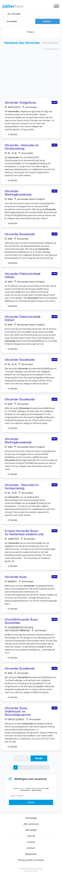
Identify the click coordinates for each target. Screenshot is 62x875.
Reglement (31, 854)
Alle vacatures (31, 824)
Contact (31, 848)
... (41, 767)
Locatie (31, 842)
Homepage (31, 818)
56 (47, 767)
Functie (31, 836)
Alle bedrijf (31, 830)
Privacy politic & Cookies (31, 860)
